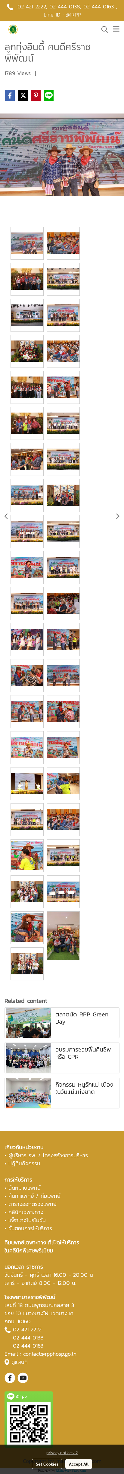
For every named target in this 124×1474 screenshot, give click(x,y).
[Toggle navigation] (116, 29)
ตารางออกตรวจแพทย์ (32, 1204)
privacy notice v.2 (62, 1452)
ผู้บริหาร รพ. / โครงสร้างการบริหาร (48, 1155)
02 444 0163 (28, 1346)
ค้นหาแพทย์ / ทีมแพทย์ (34, 1196)
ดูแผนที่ (19, 1362)
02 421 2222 (31, 6)
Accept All (78, 1463)
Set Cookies (47, 1463)
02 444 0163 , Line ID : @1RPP (80, 10)
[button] (103, 29)
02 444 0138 (64, 6)
